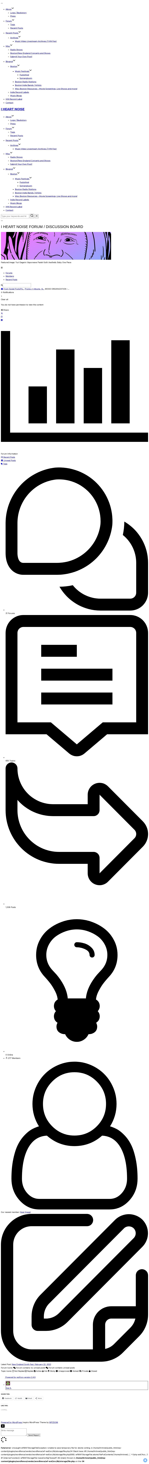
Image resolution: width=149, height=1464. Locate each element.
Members (10, 276)
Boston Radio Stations (25, 82)
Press (13, 16)
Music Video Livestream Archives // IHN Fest (36, 41)
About (9, 9)
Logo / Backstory (18, 13)
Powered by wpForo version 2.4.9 (20, 1377)
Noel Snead (25, 1212)
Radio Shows (16, 50)
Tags (12, 25)
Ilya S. (8, 1388)
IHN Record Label (14, 99)
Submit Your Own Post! (21, 57)
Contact (9, 103)
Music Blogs (16, 96)
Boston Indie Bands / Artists (28, 85)
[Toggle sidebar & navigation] (2, 220)
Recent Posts (16, 28)
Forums (9, 273)
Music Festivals (22, 71)
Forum (9, 21)
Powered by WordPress (12, 1422)
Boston (13, 66)
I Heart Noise (12, 109)
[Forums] (2, 289)
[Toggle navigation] (2, 3)
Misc (8, 46)
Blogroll (9, 61)
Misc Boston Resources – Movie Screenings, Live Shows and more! (46, 89)
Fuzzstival (24, 75)
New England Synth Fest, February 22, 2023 (31, 1364)
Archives (14, 38)
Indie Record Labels (19, 92)
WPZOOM (53, 1422)
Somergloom (26, 78)
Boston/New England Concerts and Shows (30, 53)
